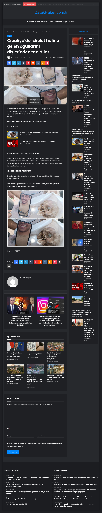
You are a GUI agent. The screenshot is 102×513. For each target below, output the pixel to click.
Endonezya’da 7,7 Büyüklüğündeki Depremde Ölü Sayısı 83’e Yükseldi (58, 4)
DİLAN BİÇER (14, 57)
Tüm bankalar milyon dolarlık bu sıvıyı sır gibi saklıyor (55, 377)
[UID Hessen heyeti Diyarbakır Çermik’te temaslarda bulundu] (77, 269)
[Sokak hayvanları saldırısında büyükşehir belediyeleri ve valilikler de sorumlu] (77, 176)
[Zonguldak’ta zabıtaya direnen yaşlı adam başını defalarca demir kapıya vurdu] (77, 41)
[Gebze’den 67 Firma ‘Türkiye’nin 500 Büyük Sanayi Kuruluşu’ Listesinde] (77, 157)
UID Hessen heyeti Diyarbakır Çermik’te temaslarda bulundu (88, 271)
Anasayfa (30, 22)
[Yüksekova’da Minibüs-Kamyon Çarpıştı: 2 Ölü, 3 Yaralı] (77, 209)
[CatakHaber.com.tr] (51, 12)
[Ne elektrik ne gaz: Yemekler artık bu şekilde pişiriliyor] (12, 134)
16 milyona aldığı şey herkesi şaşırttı (34, 354)
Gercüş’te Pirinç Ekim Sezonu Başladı (88, 300)
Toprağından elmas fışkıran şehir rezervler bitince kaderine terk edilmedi (15, 378)
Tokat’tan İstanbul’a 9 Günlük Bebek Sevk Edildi (89, 196)
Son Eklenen (83, 31)
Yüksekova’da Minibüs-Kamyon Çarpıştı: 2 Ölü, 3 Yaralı (89, 211)
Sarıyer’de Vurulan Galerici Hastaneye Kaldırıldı (88, 244)
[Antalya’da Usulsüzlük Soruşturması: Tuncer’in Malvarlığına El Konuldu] (77, 225)
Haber (37, 22)
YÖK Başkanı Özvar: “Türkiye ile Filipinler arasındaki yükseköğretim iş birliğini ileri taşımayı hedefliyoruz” (89, 328)
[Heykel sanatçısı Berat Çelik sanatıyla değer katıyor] (77, 87)
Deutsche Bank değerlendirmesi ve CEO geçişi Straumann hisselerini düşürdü (83, 131)
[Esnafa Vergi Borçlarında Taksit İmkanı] (77, 257)
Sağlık (51, 22)
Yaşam (65, 22)
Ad (8, 428)
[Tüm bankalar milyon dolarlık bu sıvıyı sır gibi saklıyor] (55, 369)
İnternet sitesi (41, 436)
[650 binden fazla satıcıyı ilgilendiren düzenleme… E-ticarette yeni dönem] (77, 60)
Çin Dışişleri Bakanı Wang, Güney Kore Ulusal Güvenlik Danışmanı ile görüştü (81, 312)
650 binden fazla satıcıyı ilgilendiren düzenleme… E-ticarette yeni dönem (89, 63)
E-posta (10, 436)
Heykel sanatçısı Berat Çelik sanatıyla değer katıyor (89, 89)
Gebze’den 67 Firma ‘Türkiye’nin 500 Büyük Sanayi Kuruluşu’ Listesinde (89, 160)
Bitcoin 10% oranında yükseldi (82, 100)
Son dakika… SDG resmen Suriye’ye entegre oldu (37, 141)
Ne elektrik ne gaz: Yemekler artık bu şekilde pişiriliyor (39, 132)
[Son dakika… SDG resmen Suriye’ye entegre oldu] (12, 143)
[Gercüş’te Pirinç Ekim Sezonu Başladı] (77, 299)
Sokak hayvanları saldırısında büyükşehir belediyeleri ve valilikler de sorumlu (89, 180)
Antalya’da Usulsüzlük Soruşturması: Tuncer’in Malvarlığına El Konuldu (89, 227)
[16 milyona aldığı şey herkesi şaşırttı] (35, 346)
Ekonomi (44, 22)
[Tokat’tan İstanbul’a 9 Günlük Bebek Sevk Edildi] (77, 196)
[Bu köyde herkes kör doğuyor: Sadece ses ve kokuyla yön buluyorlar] (55, 346)
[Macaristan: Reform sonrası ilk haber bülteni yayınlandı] (15, 346)
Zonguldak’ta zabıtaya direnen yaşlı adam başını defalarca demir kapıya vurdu (89, 45)
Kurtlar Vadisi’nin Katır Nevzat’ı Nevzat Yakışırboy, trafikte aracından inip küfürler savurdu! (89, 114)
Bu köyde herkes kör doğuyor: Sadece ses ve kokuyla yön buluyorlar (54, 356)
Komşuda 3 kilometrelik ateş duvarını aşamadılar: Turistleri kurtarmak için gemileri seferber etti (34, 380)
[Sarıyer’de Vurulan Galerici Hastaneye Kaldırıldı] (77, 242)
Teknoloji (58, 22)
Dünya (17, 32)
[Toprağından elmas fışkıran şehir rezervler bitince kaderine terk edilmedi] (15, 369)
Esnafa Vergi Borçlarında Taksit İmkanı (89, 257)
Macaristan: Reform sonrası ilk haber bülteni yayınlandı (14, 355)
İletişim (72, 22)
